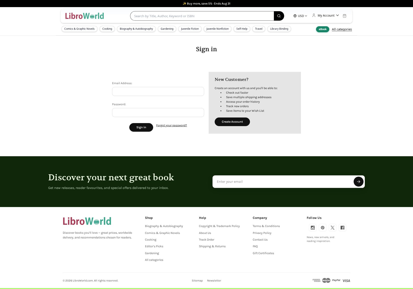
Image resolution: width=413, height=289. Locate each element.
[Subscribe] (359, 182)
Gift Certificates (263, 253)
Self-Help (241, 29)
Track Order (206, 239)
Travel (258, 29)
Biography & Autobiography (136, 29)
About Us (205, 233)
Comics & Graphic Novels (79, 29)
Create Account (232, 122)
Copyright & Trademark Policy (219, 226)
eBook (323, 29)
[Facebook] (342, 228)
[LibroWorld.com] (87, 221)
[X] (332, 228)
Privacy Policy (262, 233)
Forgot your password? (171, 125)
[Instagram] (313, 228)
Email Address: (122, 83)
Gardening (167, 29)
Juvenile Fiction (190, 29)
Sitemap (197, 280)
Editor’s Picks (154, 246)
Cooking (107, 29)
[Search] (279, 16)
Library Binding (279, 29)
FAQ (255, 246)
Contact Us (260, 239)
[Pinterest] (323, 228)
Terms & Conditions (266, 226)
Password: (119, 104)
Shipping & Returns (212, 246)
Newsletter (214, 280)
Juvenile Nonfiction (217, 29)
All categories (342, 29)
